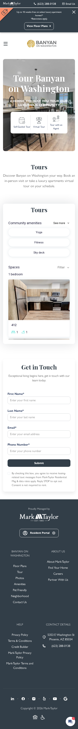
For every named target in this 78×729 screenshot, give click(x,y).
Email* (12, 427)
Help (20, 624)
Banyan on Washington (20, 553)
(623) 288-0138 (60, 646)
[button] (7, 114)
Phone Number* (19, 444)
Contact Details (58, 624)
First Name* (16, 394)
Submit (39, 463)
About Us (58, 551)
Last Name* (16, 411)
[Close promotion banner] (5, 12)
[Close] (74, 12)
